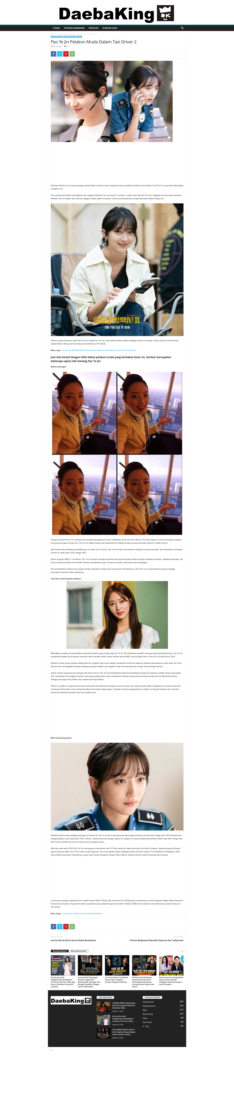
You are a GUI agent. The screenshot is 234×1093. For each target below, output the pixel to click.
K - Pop (146, 1026)
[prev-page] (179, 951)
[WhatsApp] (72, 54)
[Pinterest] (66, 54)
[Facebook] (53, 54)
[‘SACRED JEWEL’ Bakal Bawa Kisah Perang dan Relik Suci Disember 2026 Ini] (103, 1007)
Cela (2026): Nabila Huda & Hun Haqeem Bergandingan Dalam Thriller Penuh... (124, 1032)
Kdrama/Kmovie (69, 37)
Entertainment (62, 34)
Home (53, 34)
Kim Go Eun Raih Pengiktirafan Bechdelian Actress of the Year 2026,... (123, 1018)
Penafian (93, 28)
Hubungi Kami (109, 28)
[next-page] (182, 951)
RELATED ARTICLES (59, 951)
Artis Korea (147, 1022)
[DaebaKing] (117, 12)
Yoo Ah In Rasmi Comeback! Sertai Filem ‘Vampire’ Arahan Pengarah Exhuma (116, 979)
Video (145, 1018)
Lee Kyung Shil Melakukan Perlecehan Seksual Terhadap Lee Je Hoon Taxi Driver (98, 350)
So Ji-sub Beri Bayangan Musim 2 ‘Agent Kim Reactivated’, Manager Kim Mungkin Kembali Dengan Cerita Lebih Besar (89, 982)
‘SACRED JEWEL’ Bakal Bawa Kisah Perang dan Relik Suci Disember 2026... (123, 1005)
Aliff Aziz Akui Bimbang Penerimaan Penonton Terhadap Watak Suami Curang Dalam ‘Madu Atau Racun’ (143, 982)
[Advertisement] (117, 164)
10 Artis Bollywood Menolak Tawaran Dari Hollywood (156, 940)
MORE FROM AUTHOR (78, 951)
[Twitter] (59, 54)
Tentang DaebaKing (74, 28)
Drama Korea (148, 1014)
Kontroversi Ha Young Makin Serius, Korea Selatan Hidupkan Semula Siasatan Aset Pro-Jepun (171, 981)
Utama (56, 28)
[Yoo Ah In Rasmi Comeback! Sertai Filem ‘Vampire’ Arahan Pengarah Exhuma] (117, 965)
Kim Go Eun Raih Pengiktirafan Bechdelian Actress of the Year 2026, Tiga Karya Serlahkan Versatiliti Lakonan (63, 982)
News (79, 37)
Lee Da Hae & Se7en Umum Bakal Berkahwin (82, 913)
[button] (182, 28)
